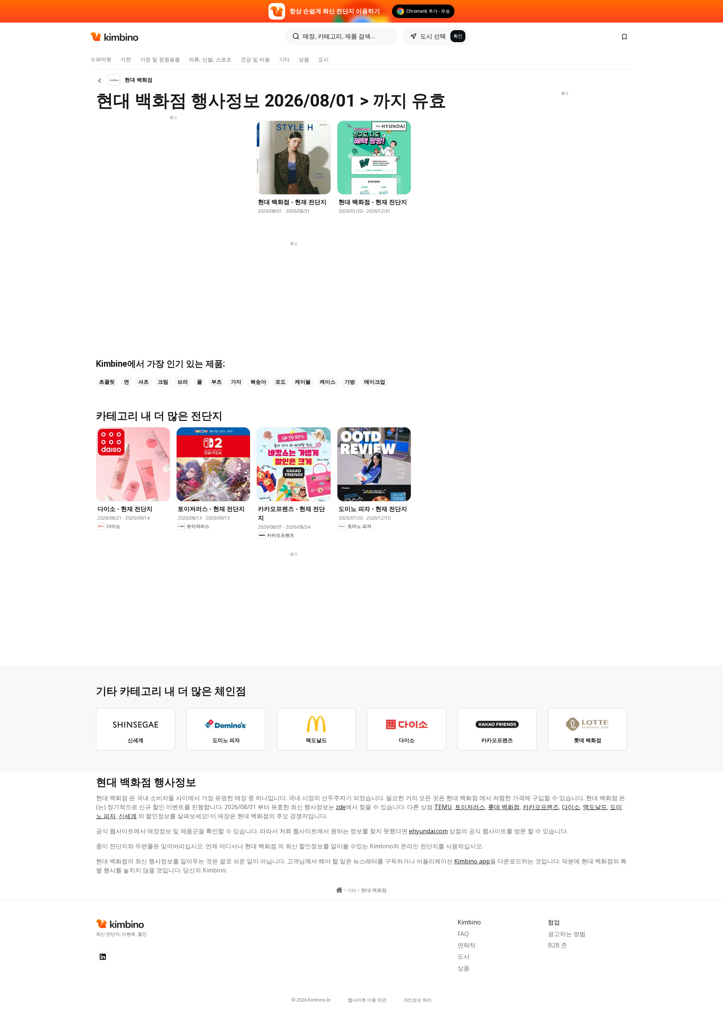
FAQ (463, 934)
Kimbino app (472, 861)
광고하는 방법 (567, 934)
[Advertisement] (173, 173)
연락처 (467, 945)
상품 (304, 59)
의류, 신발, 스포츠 (210, 59)
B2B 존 (557, 945)
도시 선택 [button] (433, 36)
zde (341, 807)
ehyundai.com (428, 831)
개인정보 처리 (417, 1000)
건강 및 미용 (255, 59)
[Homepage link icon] (339, 890)
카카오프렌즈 (541, 807)
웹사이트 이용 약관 (367, 1000)
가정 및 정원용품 (160, 59)
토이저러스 (470, 807)
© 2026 (311, 1000)
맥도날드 (595, 807)
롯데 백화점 (504, 807)
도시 (323, 59)
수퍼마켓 (100, 59)
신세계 (128, 816)
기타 (284, 59)
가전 (125, 59)
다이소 (571, 807)
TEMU (443, 807)
